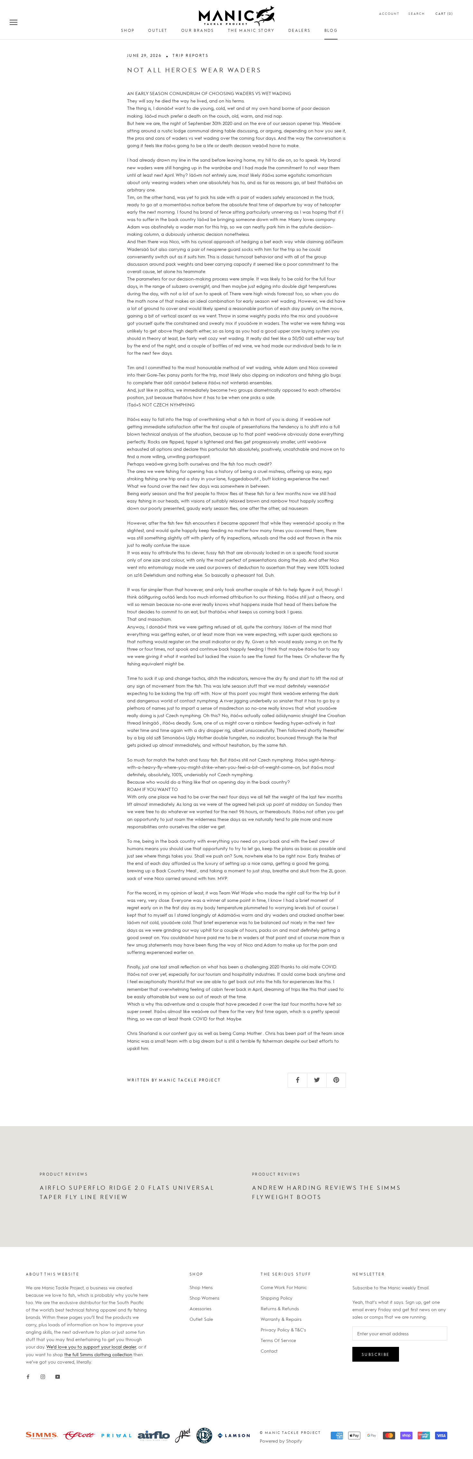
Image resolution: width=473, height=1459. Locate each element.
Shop (128, 30)
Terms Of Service (278, 1340)
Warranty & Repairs (281, 1319)
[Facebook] (28, 1375)
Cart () (444, 13)
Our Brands (197, 30)
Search (416, 13)
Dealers (299, 30)
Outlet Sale (201, 1319)
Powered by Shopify (281, 1441)
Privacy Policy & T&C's (283, 1329)
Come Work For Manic (284, 1287)
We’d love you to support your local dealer (91, 1346)
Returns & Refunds (280, 1308)
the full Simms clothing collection (98, 1354)
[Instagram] (43, 1375)
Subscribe (376, 1354)
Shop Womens (204, 1298)
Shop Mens (201, 1287)
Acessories (200, 1308)
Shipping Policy (276, 1298)
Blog (331, 30)
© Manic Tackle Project (290, 1432)
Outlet (157, 30)
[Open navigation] (13, 22)
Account (389, 13)
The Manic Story (251, 30)
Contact (269, 1351)
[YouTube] (57, 1375)
